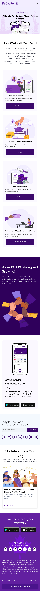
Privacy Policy (34, 580)
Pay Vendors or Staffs (20, 242)
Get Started (20, 197)
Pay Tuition (20, 152)
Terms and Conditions (8, 580)
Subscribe (33, 429)
